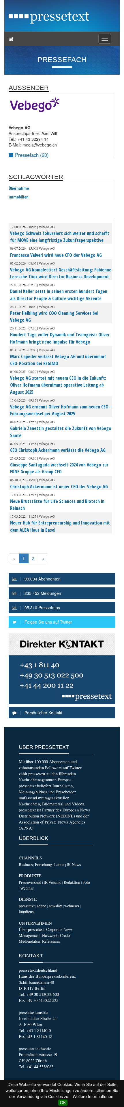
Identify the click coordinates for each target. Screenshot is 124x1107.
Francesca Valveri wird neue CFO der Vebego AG (56, 255)
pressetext (27, 906)
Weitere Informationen (93, 1096)
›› (43, 558)
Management (29, 935)
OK (63, 1102)
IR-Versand (52, 882)
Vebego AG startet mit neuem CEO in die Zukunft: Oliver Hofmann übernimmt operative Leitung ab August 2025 (58, 385)
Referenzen (51, 941)
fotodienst (27, 911)
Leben (59, 864)
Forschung (43, 864)
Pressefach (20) (31, 154)
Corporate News (59, 929)
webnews (71, 906)
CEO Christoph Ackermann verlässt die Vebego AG (58, 450)
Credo (65, 935)
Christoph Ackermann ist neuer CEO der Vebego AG (59, 486)
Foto (86, 882)
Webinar (27, 888)
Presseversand (30, 882)
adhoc (41, 906)
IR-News (74, 864)
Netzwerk (50, 935)
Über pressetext (31, 929)
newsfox (55, 906)
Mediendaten (29, 941)
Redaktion (72, 882)
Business (26, 864)
